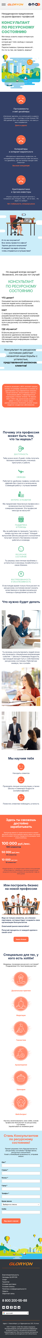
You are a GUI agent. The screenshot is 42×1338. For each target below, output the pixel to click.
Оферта (5, 1291)
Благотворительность (10, 1275)
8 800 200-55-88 (14, 1300)
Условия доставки (9, 1284)
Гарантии (5, 1282)
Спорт (4, 1279)
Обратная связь (8, 1293)
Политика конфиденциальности (14, 1289)
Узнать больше (21, 939)
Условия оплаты (8, 1286)
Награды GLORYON (9, 1277)
